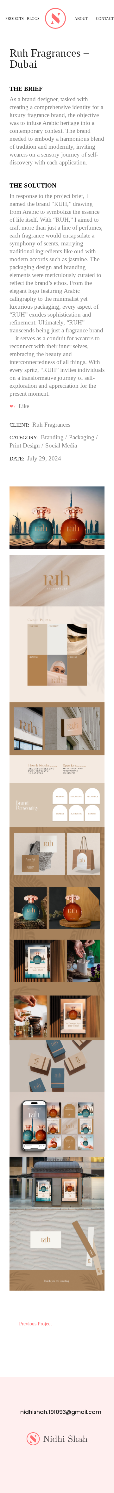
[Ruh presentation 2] (57, 923)
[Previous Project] (13, 1321)
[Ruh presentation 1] (57, 517)
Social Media (61, 445)
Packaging (81, 437)
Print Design (25, 445)
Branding (52, 437)
